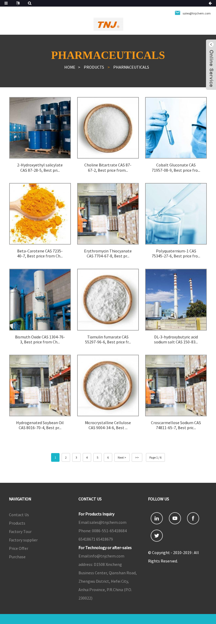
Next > (122, 457)
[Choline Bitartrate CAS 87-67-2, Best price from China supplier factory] (108, 128)
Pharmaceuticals (131, 67)
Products (94, 67)
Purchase (17, 556)
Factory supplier (23, 539)
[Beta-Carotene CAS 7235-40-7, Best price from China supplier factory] (40, 214)
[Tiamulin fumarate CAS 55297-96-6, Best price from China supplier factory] (108, 299)
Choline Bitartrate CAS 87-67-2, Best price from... (107, 168)
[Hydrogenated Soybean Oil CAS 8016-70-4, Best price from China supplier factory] (40, 385)
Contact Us (19, 514)
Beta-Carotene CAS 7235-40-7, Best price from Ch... (40, 253)
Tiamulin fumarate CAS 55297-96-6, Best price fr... (108, 339)
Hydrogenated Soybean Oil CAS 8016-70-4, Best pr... (40, 425)
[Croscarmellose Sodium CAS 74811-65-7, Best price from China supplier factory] (176, 385)
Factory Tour (20, 531)
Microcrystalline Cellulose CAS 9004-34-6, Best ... (108, 425)
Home (69, 67)
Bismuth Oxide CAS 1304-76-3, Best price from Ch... (40, 339)
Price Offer (18, 548)
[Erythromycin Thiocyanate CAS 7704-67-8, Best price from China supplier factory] (108, 214)
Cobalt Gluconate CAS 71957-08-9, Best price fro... (176, 168)
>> (137, 457)
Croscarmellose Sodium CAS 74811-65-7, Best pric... (176, 425)
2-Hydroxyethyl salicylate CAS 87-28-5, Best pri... (40, 168)
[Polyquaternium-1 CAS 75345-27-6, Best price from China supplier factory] (176, 214)
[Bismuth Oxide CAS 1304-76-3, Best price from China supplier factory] (40, 299)
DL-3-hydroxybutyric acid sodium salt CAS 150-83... (176, 339)
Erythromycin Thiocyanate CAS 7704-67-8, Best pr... (108, 253)
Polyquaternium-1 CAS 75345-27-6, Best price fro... (176, 253)
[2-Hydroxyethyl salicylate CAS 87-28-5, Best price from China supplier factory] (40, 128)
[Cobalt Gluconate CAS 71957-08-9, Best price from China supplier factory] (176, 128)
